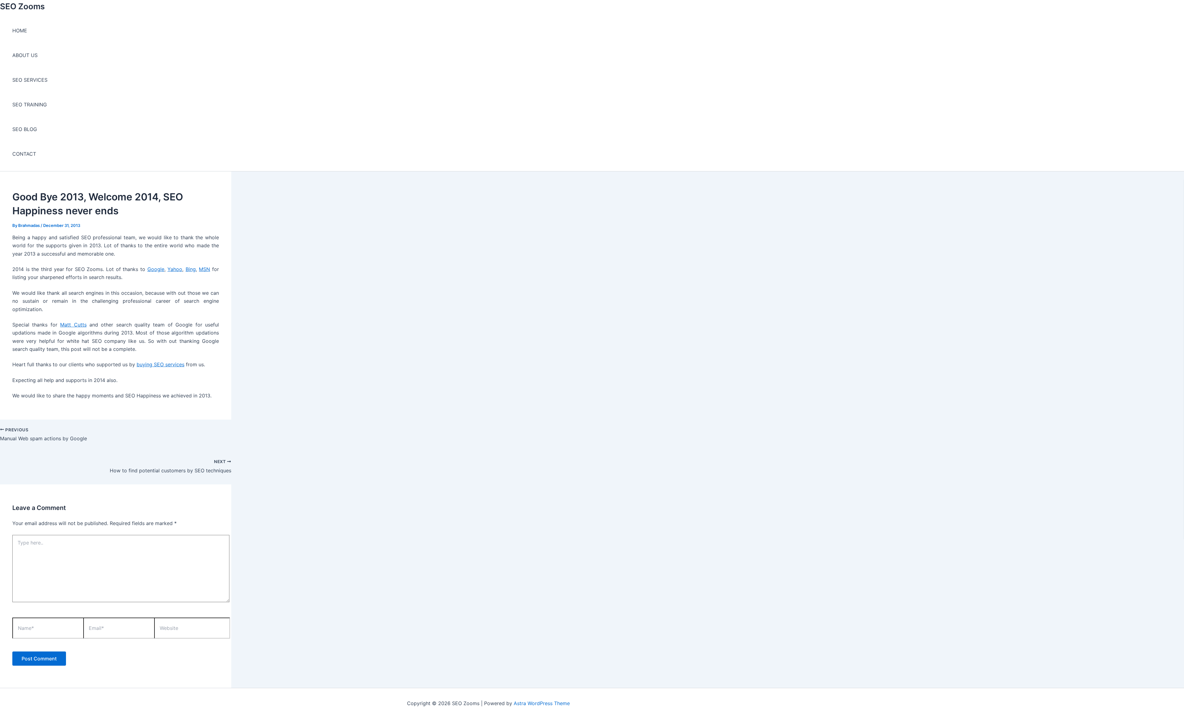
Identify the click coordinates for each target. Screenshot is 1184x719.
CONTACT (24, 154)
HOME (19, 30)
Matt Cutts (73, 325)
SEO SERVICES (29, 80)
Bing (191, 269)
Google (155, 269)
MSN (204, 269)
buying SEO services (160, 364)
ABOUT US (25, 55)
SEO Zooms (22, 6)
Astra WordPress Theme (542, 703)
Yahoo (174, 269)
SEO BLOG (24, 129)
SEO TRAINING (29, 104)
